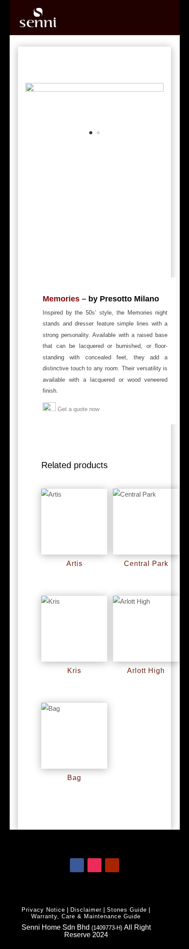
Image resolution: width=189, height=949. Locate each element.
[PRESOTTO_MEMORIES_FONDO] (94, 89)
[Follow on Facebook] (77, 865)
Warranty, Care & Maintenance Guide (86, 916)
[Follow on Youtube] (112, 865)
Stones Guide (127, 909)
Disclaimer (86, 909)
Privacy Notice (43, 909)
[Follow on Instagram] (94, 865)
